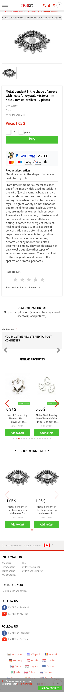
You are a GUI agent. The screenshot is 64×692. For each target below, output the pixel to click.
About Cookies (9, 574)
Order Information (31, 566)
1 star (15, 279)
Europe (50, 666)
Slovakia (48, 672)
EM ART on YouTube (18, 613)
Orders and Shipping (32, 570)
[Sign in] (49, 5)
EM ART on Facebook (19, 607)
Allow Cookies (50, 688)
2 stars (22, 279)
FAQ (24, 563)
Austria (34, 660)
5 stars (42, 279)
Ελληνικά (35, 654)
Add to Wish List (16, 115)
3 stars (29, 279)
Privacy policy (8, 566)
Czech (18, 666)
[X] (3, 681)
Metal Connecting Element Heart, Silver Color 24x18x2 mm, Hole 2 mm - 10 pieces (17, 418)
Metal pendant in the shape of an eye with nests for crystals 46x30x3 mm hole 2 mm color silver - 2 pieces (17, 510)
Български (17, 654)
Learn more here (24, 683)
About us (6, 563)
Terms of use (8, 570)
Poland (32, 672)
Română (53, 654)
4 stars (35, 279)
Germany (17, 660)
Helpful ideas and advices (15, 590)
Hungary (34, 666)
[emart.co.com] (21, 6)
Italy (18, 672)
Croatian (51, 660)
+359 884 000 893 (50, 11)
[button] (13, 438)
